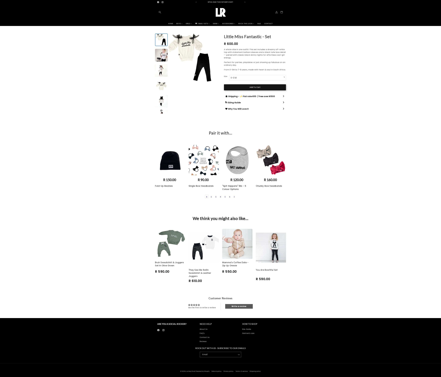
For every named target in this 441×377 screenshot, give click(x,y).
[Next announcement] (244, 2)
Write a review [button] (239, 306)
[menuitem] (171, 23)
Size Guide (246, 329)
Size (225, 76)
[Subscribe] (238, 354)
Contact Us (204, 337)
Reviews (203, 341)
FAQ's (202, 333)
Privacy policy (228, 371)
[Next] (212, 56)
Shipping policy (255, 371)
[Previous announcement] (196, 2)
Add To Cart (255, 87)
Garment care (248, 333)
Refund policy (216, 371)
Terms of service (241, 371)
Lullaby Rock (190, 371)
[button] (159, 12)
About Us (203, 329)
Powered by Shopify (203, 371)
